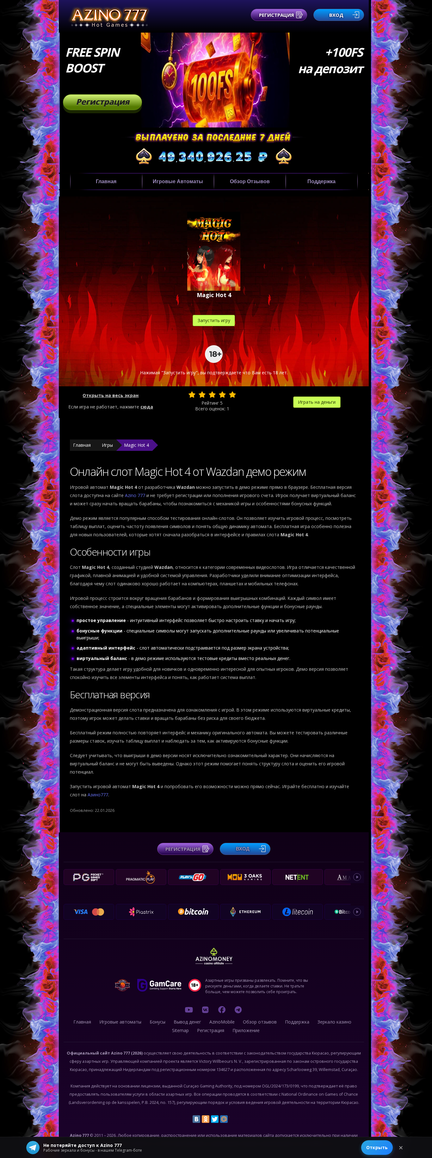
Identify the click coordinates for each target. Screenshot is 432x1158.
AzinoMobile (222, 1022)
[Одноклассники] (205, 1119)
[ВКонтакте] (196, 1119)
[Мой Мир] (224, 1119)
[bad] (191, 394)
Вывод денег (187, 1022)
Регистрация (276, 15)
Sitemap (180, 1030)
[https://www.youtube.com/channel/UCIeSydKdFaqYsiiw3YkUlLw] (189, 1010)
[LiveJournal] (233, 1119)
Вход (336, 15)
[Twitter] (215, 1119)
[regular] (212, 394)
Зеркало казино (334, 1022)
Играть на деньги (317, 402)
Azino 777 (135, 495)
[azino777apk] (238, 1010)
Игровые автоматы (178, 181)
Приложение (246, 1030)
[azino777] (205, 1010)
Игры (107, 445)
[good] (222, 394)
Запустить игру (214, 320)
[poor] (202, 394)
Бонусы (157, 1022)
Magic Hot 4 (136, 445)
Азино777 (98, 795)
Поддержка (321, 181)
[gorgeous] (232, 394)
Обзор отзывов (250, 181)
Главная (106, 181)
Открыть (377, 1147)
